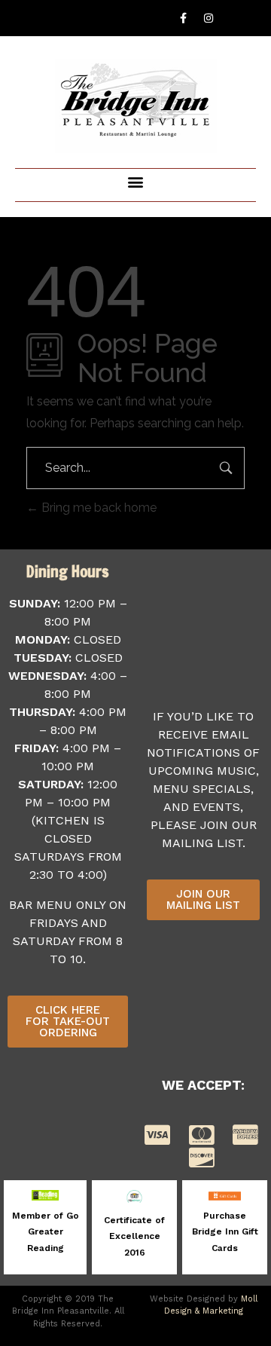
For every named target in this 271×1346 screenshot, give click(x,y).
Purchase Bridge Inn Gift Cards (225, 1231)
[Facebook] (183, 18)
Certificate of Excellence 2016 (134, 1236)
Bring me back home (97, 507)
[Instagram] (208, 18)
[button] (135, 181)
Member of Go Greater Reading (45, 1231)
